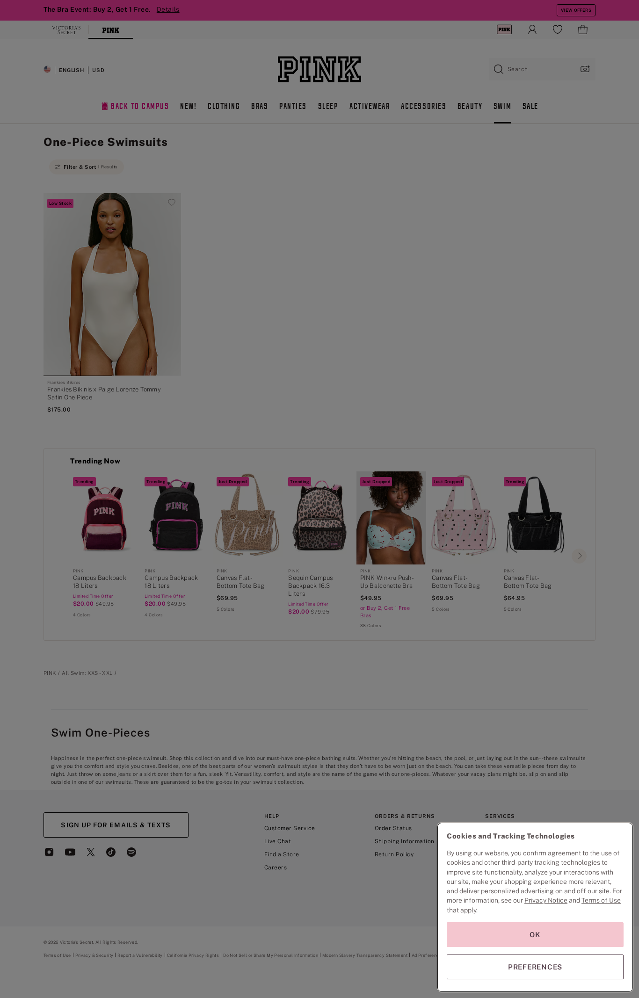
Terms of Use (601, 900)
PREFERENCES (535, 967)
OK (535, 935)
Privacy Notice (545, 900)
